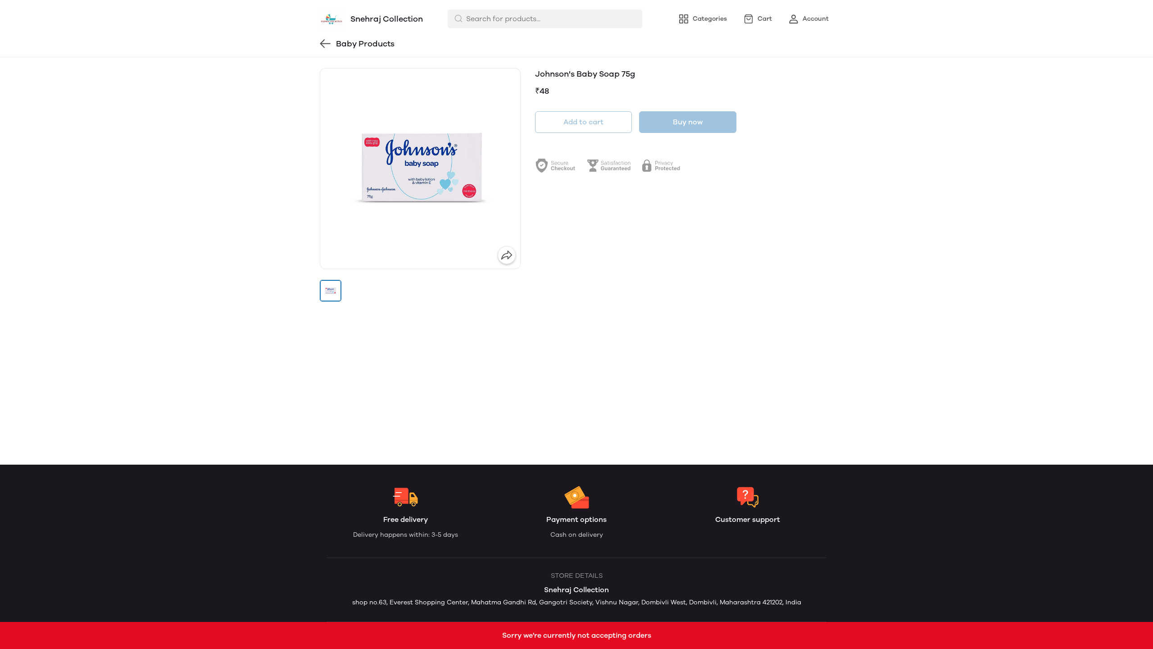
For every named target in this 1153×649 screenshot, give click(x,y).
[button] (330, 291)
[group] (420, 169)
